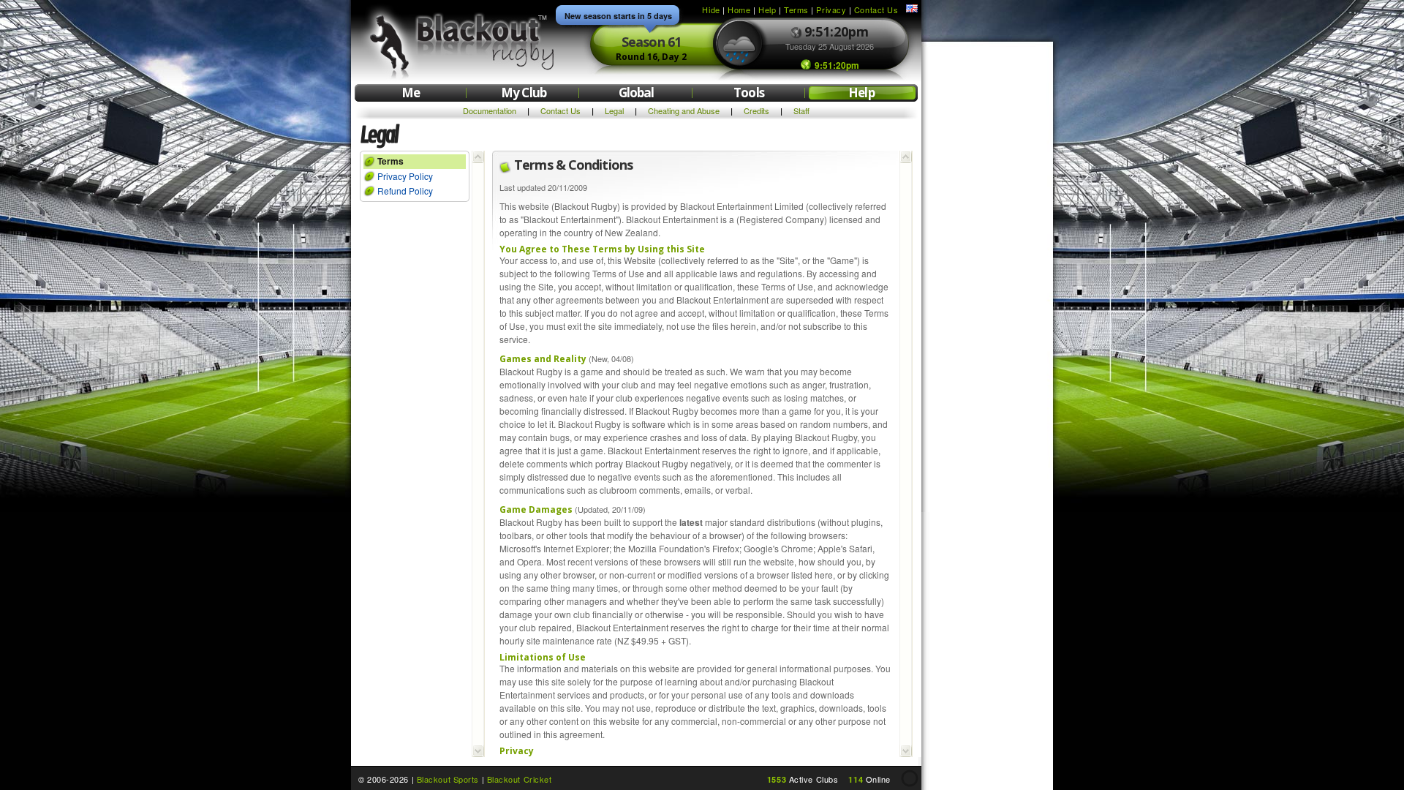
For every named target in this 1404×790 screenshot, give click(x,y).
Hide (711, 9)
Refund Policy (405, 190)
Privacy (831, 9)
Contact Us (876, 9)
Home (739, 9)
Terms (796, 9)
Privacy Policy (405, 176)
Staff (801, 110)
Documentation (489, 110)
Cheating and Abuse (684, 110)
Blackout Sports (448, 779)
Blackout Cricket (519, 779)
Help (767, 9)
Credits (756, 110)
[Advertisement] (987, 269)
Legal (614, 110)
